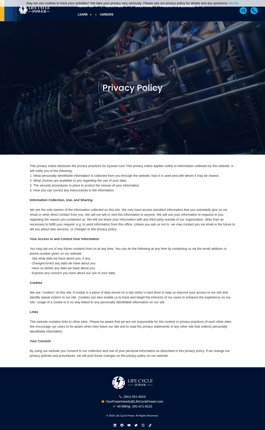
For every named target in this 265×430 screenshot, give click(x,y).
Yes (230, 3)
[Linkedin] (115, 425)
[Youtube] (129, 425)
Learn (82, 15)
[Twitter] (136, 425)
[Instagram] (143, 425)
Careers (106, 15)
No (236, 3)
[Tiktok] (150, 425)
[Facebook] (122, 425)
